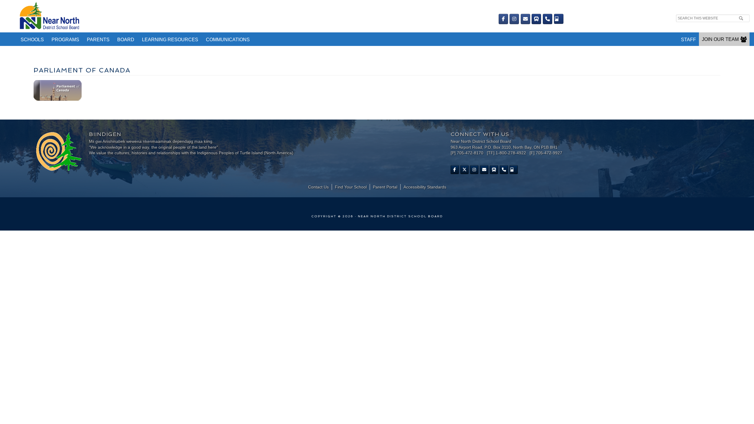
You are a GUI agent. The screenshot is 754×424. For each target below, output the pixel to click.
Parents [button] (98, 39)
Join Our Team (720, 39)
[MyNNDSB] (558, 19)
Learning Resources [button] (170, 39)
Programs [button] (65, 39)
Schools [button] (32, 39)
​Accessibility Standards (425, 187)
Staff (688, 39)
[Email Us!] (525, 19)
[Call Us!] (547, 19)
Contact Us (318, 187)
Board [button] (125, 39)
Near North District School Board (205, 16)
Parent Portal (385, 187)
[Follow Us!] (464, 169)
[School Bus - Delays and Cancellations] (536, 19)
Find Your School (351, 187)
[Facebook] (503, 19)
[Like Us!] (455, 169)
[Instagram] (514, 19)
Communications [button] (228, 39)
